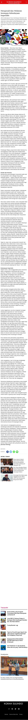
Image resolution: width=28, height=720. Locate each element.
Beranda (6, 714)
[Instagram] (12, 708)
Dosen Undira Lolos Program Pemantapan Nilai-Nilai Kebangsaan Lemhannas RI (16, 613)
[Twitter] (11, 452)
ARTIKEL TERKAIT (5, 456)
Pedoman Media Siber (13, 714)
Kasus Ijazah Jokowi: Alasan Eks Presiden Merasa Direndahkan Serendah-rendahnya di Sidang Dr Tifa (19, 462)
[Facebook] (7, 452)
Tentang (20, 714)
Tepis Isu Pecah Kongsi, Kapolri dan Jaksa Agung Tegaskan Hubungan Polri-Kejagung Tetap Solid (17, 633)
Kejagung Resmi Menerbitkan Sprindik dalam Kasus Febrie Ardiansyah (15, 640)
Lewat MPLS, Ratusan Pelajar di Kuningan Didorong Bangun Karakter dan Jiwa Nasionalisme (17, 620)
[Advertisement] (14, 543)
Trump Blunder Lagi (12, 625)
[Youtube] (18, 708)
